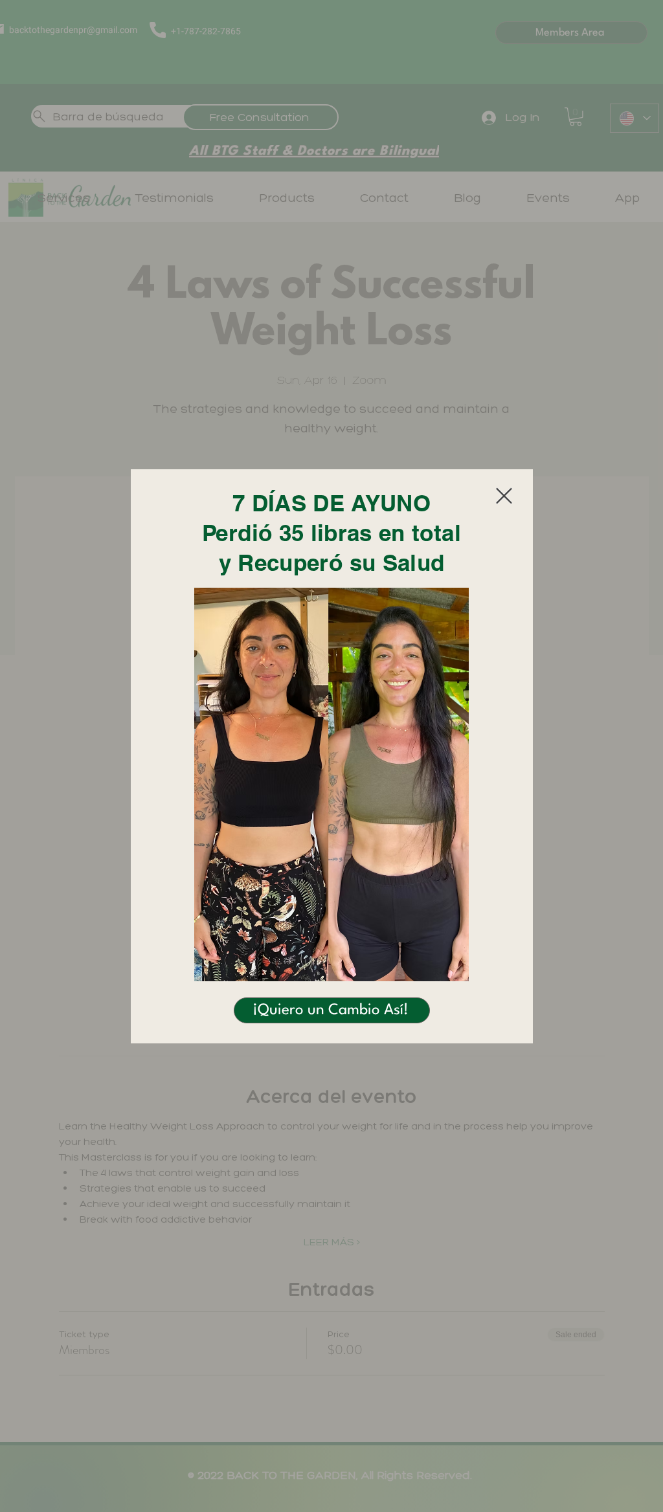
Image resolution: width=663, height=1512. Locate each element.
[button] (504, 496)
